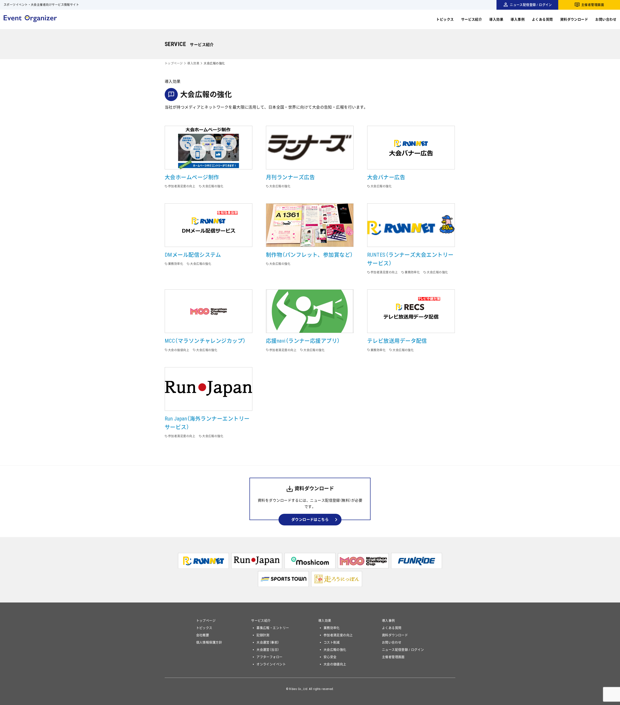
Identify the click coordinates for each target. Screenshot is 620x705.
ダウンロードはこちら (310, 519)
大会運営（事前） (267, 642)
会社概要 (202, 635)
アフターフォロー (269, 657)
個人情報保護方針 (209, 642)
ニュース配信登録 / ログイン (531, 5)
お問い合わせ (605, 19)
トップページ (174, 63)
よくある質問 (542, 19)
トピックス (445, 19)
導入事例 (518, 19)
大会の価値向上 (335, 664)
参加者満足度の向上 (338, 635)
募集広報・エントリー (272, 628)
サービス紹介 (471, 19)
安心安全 (330, 657)
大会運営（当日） (267, 649)
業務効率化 (332, 628)
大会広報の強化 (335, 649)
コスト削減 (332, 642)
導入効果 (496, 19)
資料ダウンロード (574, 19)
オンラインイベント (271, 664)
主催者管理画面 (592, 5)
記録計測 (263, 635)
